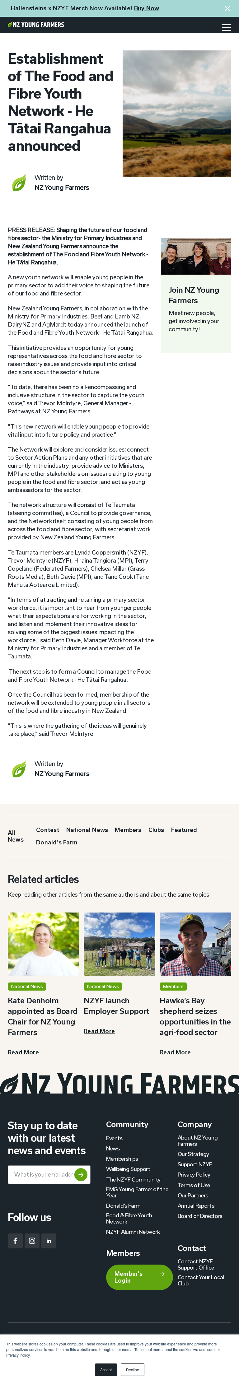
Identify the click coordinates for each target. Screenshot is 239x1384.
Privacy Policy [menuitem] (194, 1174)
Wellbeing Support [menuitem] (128, 1169)
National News (87, 829)
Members (128, 829)
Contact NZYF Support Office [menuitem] (196, 1264)
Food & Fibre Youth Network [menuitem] (129, 1218)
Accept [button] (106, 1369)
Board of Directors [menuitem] (200, 1216)
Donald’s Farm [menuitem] (123, 1205)
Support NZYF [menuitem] (195, 1164)
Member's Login (129, 1277)
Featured (184, 829)
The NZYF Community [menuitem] (133, 1179)
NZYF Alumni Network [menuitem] (133, 1231)
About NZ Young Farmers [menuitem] (198, 1140)
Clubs (156, 829)
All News (16, 836)
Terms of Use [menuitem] (194, 1185)
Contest (47, 829)
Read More (23, 1052)
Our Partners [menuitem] (193, 1195)
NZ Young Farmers (62, 187)
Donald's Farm (56, 842)
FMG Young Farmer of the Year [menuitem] (137, 1192)
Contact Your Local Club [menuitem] (201, 1280)
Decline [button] (132, 1369)
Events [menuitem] (114, 1138)
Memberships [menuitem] (122, 1158)
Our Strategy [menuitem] (193, 1154)
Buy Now (146, 8)
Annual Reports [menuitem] (196, 1205)
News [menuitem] (113, 1148)
